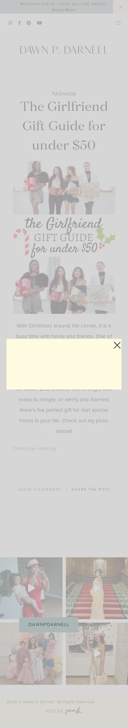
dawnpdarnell (48, 624)
